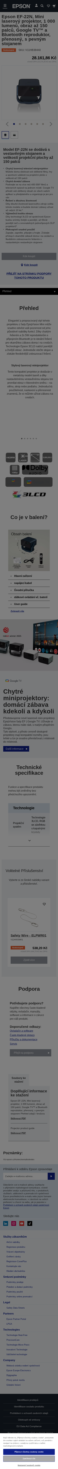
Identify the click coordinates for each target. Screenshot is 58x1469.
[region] (29, 1451)
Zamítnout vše (29, 1459)
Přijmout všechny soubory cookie (29, 1452)
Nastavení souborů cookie (29, 1465)
